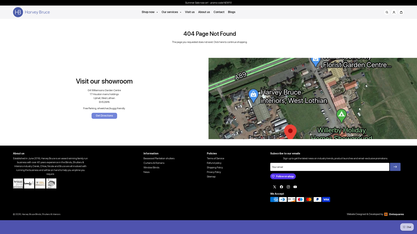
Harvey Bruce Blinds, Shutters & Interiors (41, 214)
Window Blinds (151, 167)
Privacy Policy (214, 172)
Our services (170, 12)
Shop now (148, 12)
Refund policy (214, 162)
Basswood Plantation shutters (159, 158)
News (147, 172)
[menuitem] (150, 12)
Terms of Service (215, 158)
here (221, 42)
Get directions (104, 115)
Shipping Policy (215, 167)
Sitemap (211, 176)
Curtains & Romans (154, 162)
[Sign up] (395, 167)
